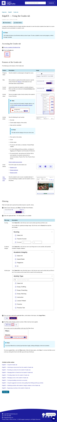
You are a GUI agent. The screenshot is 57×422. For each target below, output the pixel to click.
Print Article (7, 22)
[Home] (10, 3)
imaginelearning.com (8, 417)
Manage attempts (14, 170)
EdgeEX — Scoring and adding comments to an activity (14, 380)
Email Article (19, 22)
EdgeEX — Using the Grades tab (9, 364)
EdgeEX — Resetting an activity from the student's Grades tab (16, 369)
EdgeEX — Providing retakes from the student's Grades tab (15, 375)
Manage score (13, 167)
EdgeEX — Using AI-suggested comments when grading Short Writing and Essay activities (22, 382)
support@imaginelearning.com (11, 413)
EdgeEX (10, 12)
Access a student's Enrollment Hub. (12, 47)
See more (5, 391)
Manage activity (13, 172)
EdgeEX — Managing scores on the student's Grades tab (15, 377)
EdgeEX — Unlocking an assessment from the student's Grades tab (17, 367)
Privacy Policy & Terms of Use (9, 419)
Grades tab (16, 12)
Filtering (19, 81)
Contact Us (51, 2)
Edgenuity (4, 12)
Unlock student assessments (15, 162)
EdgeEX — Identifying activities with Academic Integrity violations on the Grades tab (21, 385)
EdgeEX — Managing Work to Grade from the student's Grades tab (17, 372)
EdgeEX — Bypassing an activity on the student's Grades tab (16, 388)
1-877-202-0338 (7, 415)
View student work (4, 178)
